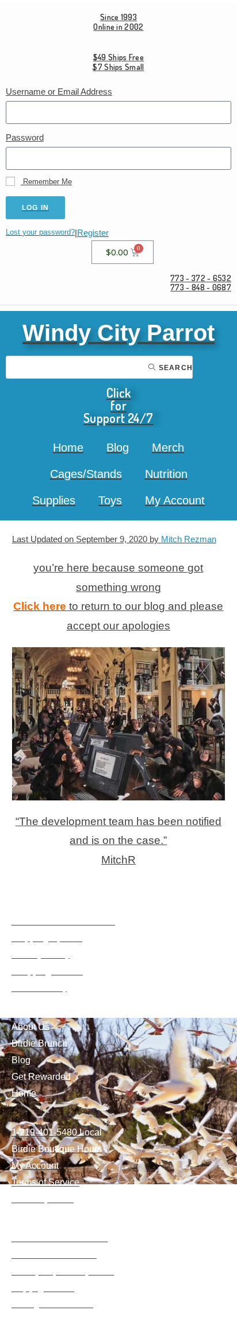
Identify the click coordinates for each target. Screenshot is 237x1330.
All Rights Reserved (52, 1304)
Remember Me (46, 181)
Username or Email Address (59, 91)
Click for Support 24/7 (118, 405)
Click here (39, 606)
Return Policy (39, 988)
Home (68, 447)
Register (93, 233)
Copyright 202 (40, 1288)
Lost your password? (40, 232)
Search (174, 368)
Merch (168, 447)
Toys (110, 500)
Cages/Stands (86, 474)
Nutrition (166, 474)
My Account (175, 500)
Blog (117, 447)
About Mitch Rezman (54, 1254)
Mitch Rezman (188, 539)
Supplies (53, 500)
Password (25, 137)
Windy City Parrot (118, 332)
